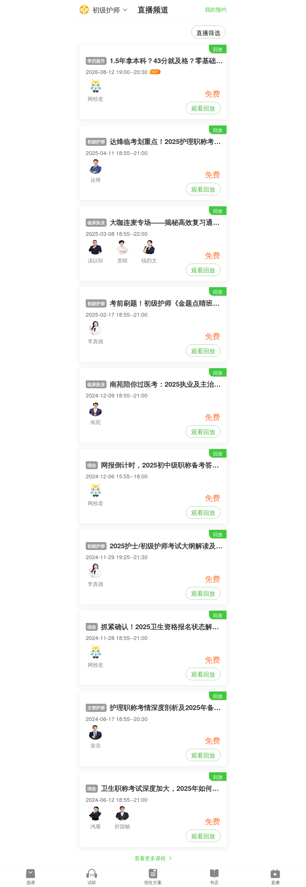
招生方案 (153, 882)
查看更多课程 (150, 858)
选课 (30, 882)
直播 (275, 882)
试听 (91, 882)
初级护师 (106, 9)
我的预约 (215, 9)
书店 (214, 882)
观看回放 (203, 108)
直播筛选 (208, 32)
